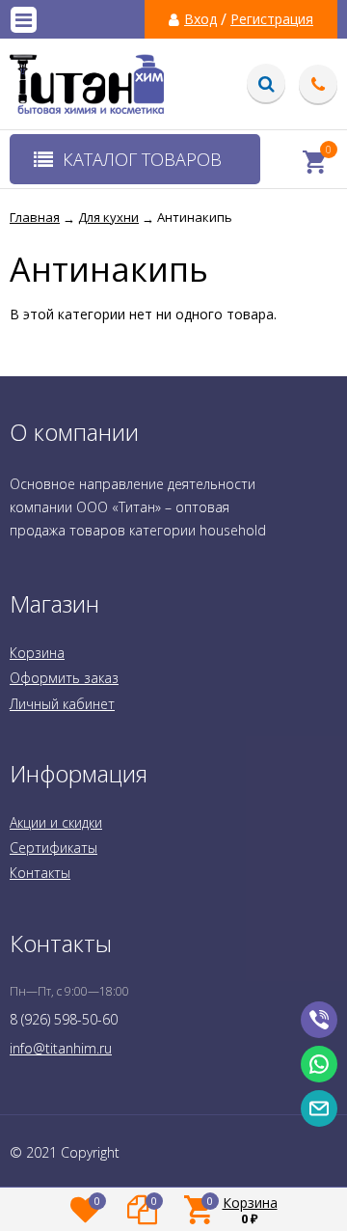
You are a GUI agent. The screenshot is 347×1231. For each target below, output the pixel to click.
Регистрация (271, 19)
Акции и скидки (56, 822)
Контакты (40, 872)
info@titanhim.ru (61, 1048)
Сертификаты (53, 847)
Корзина (37, 652)
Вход (200, 19)
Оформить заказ (64, 678)
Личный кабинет (62, 704)
